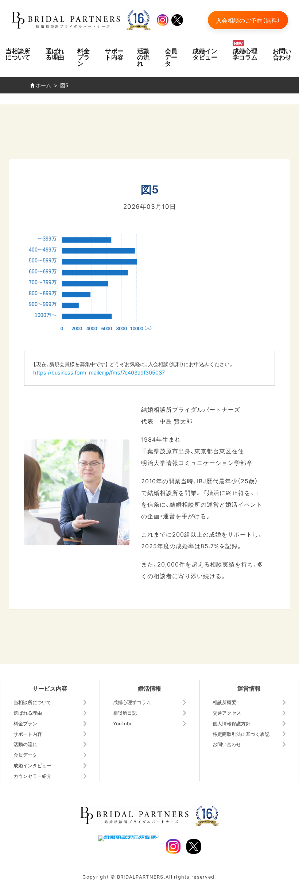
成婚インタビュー (205, 53)
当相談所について (17, 53)
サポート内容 (114, 53)
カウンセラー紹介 (32, 775)
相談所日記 (125, 712)
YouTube (123, 723)
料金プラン (83, 56)
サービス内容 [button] (49, 688)
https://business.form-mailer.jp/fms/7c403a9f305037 (99, 372)
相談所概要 (224, 702)
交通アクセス (227, 712)
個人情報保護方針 (232, 723)
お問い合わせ (282, 53)
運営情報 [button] (249, 688)
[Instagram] (162, 20)
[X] (177, 20)
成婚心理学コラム (245, 53)
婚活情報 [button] (149, 688)
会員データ (171, 56)
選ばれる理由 (55, 53)
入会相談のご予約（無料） (248, 20)
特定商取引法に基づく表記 (241, 733)
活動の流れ (143, 56)
